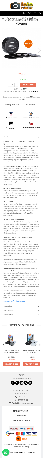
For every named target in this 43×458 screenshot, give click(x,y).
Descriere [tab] (7, 137)
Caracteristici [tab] (8, 306)
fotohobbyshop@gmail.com (23, 403)
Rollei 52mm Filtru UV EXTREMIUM (31, 351)
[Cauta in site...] (40, 13)
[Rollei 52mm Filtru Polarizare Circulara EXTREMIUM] (11, 339)
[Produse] (3, 13)
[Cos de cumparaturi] (35, 13)
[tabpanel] (21, 48)
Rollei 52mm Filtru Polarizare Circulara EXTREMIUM (11, 351)
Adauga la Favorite (12, 105)
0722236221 (22, 397)
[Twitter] (26, 383)
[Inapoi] (1, 18)
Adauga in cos (27, 85)
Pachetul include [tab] (9, 310)
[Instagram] (30, 383)
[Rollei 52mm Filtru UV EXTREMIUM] (31, 339)
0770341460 (22, 400)
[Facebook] (13, 383)
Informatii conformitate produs (14, 301)
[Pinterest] (17, 383)
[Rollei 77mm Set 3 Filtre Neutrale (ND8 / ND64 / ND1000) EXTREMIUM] (21, 48)
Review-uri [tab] (8, 314)
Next (39, 50)
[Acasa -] (21, 5)
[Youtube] (21, 383)
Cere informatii (29, 105)
